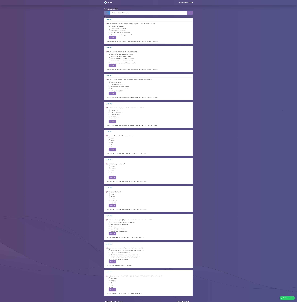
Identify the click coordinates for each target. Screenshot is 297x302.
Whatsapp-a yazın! (288, 298)
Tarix (107, 12)
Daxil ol (191, 2)
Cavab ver (112, 37)
